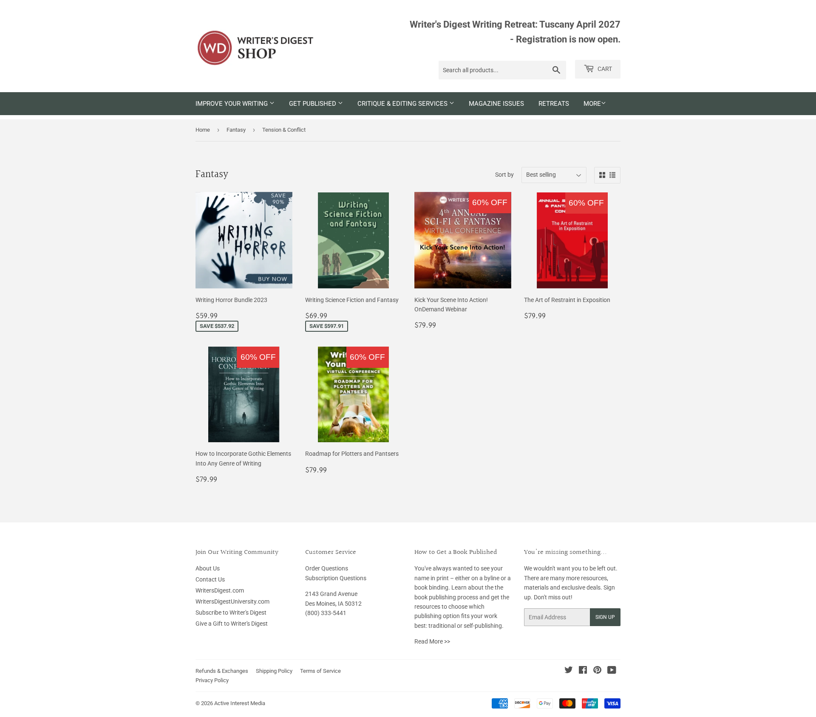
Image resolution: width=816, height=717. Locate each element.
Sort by (504, 174)
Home (203, 130)
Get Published (313, 103)
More (592, 103)
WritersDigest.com (220, 590)
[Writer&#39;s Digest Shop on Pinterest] (597, 671)
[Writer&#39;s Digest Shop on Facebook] (582, 671)
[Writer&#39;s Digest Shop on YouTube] (611, 671)
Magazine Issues (496, 103)
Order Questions (326, 568)
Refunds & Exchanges (222, 671)
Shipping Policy (274, 671)
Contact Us (210, 579)
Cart (604, 68)
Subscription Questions (335, 578)
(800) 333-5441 (325, 613)
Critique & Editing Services (403, 103)
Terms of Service (320, 671)
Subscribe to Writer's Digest (231, 612)
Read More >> (432, 641)
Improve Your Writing (232, 103)
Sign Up (605, 617)
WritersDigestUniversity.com (232, 601)
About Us (208, 568)
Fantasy (236, 130)
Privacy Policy (212, 680)
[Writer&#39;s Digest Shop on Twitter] (568, 671)
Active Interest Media (239, 703)
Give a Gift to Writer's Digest (232, 623)
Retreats (553, 103)
